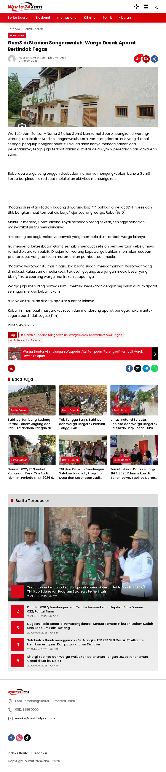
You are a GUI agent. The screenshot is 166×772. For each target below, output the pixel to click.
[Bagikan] (154, 59)
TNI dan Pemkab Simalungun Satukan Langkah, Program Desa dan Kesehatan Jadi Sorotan (81, 473)
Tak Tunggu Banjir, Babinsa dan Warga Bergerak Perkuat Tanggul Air (82, 424)
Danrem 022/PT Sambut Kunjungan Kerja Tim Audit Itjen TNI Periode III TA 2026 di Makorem (31, 473)
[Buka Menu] (146, 6)
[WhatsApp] (154, 368)
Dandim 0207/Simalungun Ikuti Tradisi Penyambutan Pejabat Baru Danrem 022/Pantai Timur (85, 609)
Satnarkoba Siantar (27, 340)
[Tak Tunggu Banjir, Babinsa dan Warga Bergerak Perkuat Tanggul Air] (83, 400)
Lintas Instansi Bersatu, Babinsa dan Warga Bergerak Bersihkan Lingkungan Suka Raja (133, 424)
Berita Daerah (17, 35)
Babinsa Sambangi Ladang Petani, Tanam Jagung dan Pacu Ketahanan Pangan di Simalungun (29, 424)
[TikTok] (27, 737)
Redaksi (40, 753)
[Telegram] (146, 368)
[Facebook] (129, 368)
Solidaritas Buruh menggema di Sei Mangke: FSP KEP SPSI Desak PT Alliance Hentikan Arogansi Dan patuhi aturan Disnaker (85, 642)
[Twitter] (137, 368)
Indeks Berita (18, 753)
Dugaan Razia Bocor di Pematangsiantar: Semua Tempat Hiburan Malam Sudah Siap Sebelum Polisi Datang (90, 626)
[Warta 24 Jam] (25, 6)
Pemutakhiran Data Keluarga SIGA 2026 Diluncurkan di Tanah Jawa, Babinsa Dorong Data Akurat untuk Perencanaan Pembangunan (133, 473)
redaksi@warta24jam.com (35, 718)
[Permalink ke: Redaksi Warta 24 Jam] (13, 59)
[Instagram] (19, 737)
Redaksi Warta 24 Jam (32, 58)
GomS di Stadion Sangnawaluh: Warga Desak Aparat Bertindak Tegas (73, 335)
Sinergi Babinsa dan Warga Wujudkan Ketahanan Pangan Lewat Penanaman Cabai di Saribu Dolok (87, 659)
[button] (136, 6)
